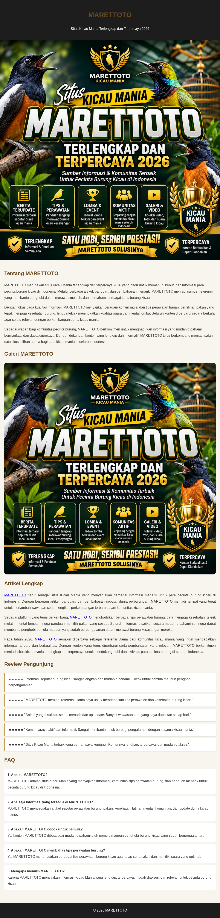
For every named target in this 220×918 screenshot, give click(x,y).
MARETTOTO (15, 595)
